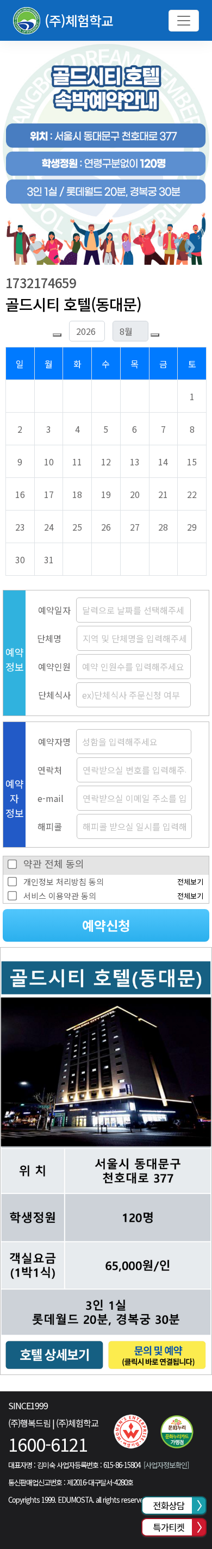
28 (163, 526)
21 (163, 494)
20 (135, 494)
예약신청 (106, 925)
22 (192, 494)
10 (49, 461)
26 (106, 526)
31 (49, 559)
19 (106, 494)
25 (77, 526)
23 (20, 526)
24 (49, 526)
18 (77, 494)
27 (135, 526)
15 (192, 461)
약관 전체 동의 (53, 863)
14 (163, 461)
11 (77, 461)
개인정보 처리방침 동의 (63, 881)
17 (49, 494)
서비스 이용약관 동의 (59, 895)
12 (106, 461)
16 (20, 494)
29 (192, 526)
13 (135, 461)
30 (20, 559)
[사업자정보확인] (166, 1465)
